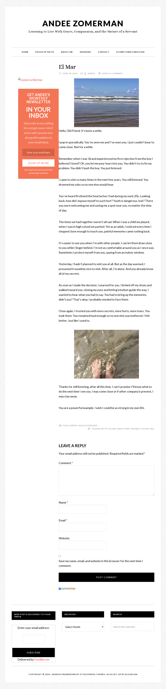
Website (64, 538)
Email (63, 520)
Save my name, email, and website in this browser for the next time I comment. (101, 563)
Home (25, 52)
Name (63, 502)
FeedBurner (42, 659)
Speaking (85, 52)
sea (152, 428)
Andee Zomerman (83, 23)
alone (112, 428)
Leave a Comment (112, 73)
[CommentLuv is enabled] (68, 589)
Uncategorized (87, 425)
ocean (145, 428)
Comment (66, 463)
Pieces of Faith (44, 52)
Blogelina (131, 674)
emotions (123, 428)
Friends (135, 428)
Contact (103, 52)
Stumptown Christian (130, 52)
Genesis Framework (64, 674)
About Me (67, 52)
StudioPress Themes (92, 674)
